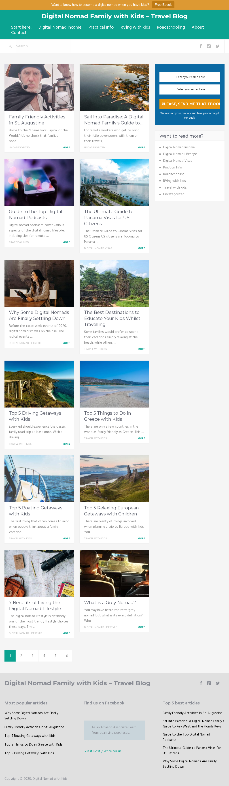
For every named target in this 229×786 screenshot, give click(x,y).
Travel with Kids (95, 349)
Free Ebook (163, 4)
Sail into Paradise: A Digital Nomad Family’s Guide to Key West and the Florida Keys (193, 724)
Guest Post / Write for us (102, 751)
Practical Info (101, 27)
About (198, 27)
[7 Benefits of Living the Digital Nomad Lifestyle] (39, 573)
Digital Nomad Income (60, 27)
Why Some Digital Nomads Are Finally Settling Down (31, 715)
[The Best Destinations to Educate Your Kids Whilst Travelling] (114, 283)
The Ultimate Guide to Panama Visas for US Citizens (109, 217)
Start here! (21, 27)
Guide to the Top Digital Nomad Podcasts (186, 737)
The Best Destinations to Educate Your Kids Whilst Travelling (112, 318)
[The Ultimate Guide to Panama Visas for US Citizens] (114, 182)
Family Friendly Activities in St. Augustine (34, 727)
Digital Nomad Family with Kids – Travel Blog (115, 16)
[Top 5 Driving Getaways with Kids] (39, 384)
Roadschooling (171, 27)
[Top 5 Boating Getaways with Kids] (39, 478)
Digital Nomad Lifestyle (25, 343)
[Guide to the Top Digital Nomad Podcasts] (39, 182)
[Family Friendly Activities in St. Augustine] (39, 87)
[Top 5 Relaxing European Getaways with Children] (114, 478)
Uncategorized (19, 147)
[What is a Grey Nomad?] (114, 573)
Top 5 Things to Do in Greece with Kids (33, 744)
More (66, 147)
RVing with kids (135, 27)
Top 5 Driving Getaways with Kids (29, 753)
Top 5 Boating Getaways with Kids (29, 736)
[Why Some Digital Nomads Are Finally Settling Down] (39, 283)
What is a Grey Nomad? (110, 602)
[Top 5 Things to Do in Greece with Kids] (114, 384)
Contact (19, 33)
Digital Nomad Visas (98, 248)
